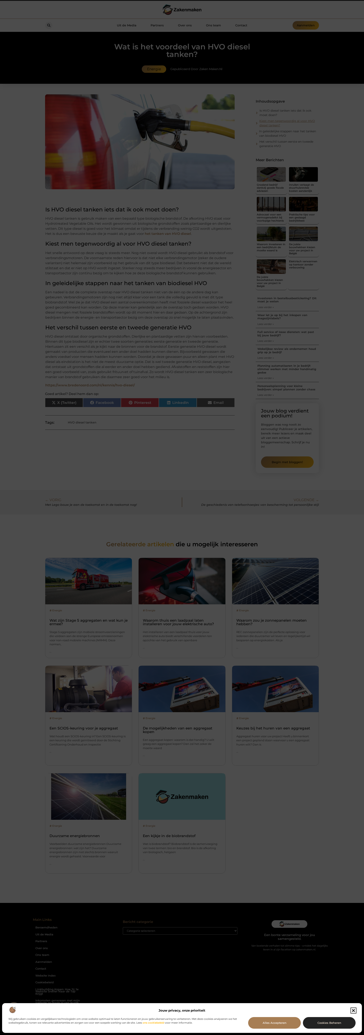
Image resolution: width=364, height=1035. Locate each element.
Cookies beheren (329, 1022)
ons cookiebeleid (153, 1022)
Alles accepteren (274, 1022)
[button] (353, 1010)
